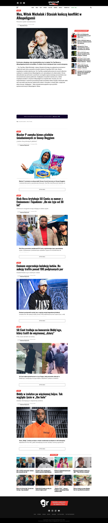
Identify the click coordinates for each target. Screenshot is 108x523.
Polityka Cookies (60, 514)
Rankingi (55, 7)
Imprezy (60, 7)
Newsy (33, 7)
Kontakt (48, 514)
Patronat (39, 514)
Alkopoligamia (22, 121)
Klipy (41, 7)
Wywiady (45, 7)
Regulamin (54, 514)
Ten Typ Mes (29, 121)
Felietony (50, 7)
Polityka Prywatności (70, 514)
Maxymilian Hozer (24, 25)
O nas (35, 514)
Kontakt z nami (73, 7)
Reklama (44, 514)
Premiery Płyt (67, 7)
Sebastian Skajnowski (24, 145)
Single (37, 7)
